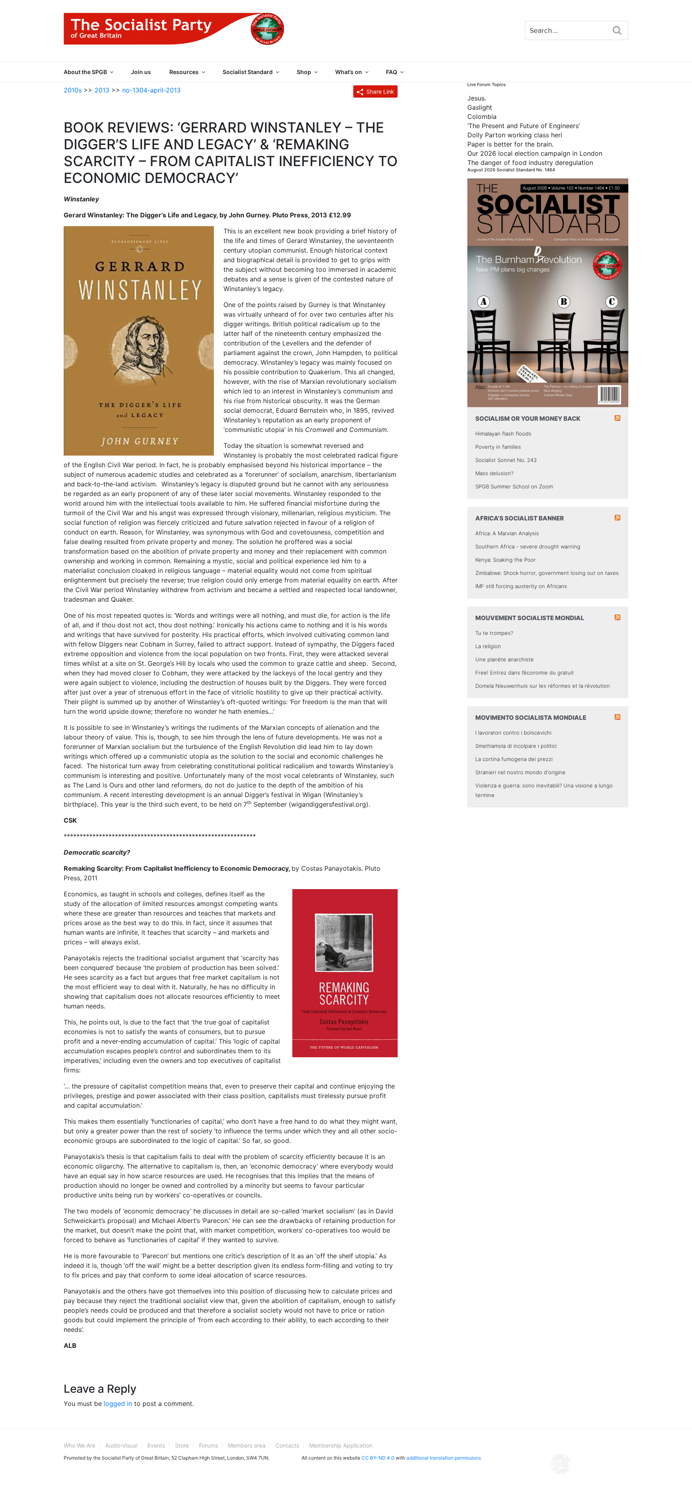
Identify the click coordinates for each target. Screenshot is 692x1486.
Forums (208, 1445)
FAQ (391, 71)
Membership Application (340, 1445)
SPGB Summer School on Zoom (514, 486)
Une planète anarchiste (504, 659)
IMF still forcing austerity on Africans (521, 586)
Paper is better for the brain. (510, 144)
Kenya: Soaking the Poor (505, 559)
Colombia (482, 116)
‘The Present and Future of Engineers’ (523, 126)
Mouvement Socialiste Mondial (529, 618)
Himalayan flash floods (503, 433)
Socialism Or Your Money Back (528, 418)
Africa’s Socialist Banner (519, 518)
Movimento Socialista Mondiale (530, 717)
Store (182, 1445)
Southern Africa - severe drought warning (527, 546)
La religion (488, 646)
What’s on (348, 71)
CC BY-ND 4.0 (378, 1458)
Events (156, 1445)
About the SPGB (85, 71)
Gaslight (479, 107)
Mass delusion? (494, 473)
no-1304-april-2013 (151, 90)
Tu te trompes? (494, 633)
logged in (118, 1404)
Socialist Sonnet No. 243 (506, 460)
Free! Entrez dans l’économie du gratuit (524, 672)
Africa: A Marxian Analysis (507, 533)
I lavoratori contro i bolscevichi (513, 732)
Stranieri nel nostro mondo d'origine (520, 772)
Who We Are (79, 1445)
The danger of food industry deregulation (530, 163)
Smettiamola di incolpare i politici (516, 746)
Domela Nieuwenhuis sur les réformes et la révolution (542, 686)
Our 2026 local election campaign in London (534, 153)
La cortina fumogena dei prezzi (514, 759)
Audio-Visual (121, 1445)
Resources (184, 71)
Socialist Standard (248, 71)
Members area (247, 1445)
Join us (141, 71)
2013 (102, 90)
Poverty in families (498, 447)
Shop (304, 71)
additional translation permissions (443, 1458)
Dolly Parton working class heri (514, 135)
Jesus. (476, 98)
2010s (73, 90)
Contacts (287, 1445)
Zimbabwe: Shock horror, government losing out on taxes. (547, 573)
